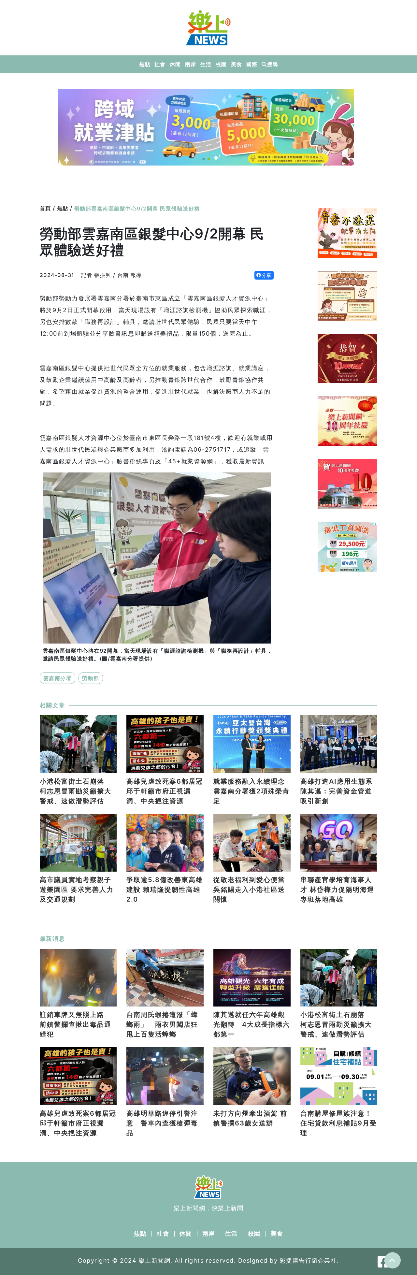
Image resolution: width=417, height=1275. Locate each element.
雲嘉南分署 (57, 678)
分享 (267, 275)
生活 (205, 64)
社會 (159, 64)
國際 (251, 64)
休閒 (175, 64)
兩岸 (190, 64)
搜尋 (272, 64)
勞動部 (90, 678)
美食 (236, 64)
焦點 (144, 64)
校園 (221, 64)
